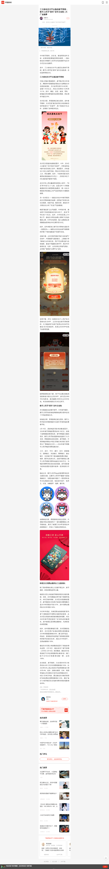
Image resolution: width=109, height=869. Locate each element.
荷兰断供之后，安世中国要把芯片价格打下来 (48, 784)
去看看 (64, 699)
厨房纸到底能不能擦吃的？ (48, 793)
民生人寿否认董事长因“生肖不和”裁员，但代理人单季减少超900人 (49, 733)
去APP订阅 (59, 854)
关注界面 (46, 861)
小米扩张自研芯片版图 (47, 815)
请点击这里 (52, 689)
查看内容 (46, 854)
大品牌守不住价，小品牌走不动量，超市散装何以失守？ (48, 774)
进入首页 (54, 861)
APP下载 (63, 861)
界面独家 (48, 844)
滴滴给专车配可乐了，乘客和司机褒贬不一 (48, 827)
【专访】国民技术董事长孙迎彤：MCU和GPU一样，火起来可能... (49, 806)
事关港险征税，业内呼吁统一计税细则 (48, 722)
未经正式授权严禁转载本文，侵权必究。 (50, 692)
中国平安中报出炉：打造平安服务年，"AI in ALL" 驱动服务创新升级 (48, 744)
